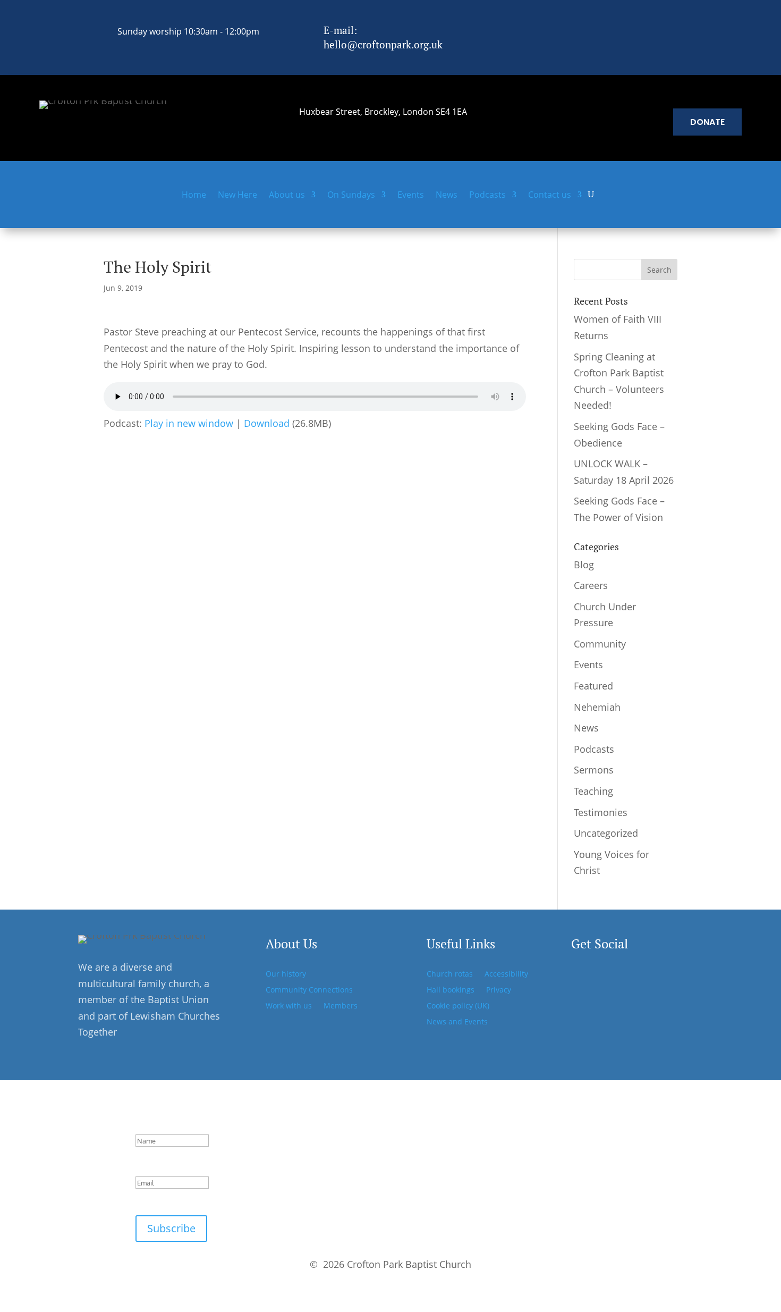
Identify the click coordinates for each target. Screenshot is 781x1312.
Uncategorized (606, 833)
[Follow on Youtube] (646, 975)
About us (287, 195)
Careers (591, 585)
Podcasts (487, 195)
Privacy (498, 990)
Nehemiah (597, 707)
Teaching (593, 791)
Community (600, 643)
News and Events (457, 1022)
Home (194, 195)
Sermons (594, 769)
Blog (584, 564)
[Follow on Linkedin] (655, 29)
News (446, 195)
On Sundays (351, 195)
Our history (286, 974)
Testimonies (600, 812)
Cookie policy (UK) (458, 1006)
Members (341, 1006)
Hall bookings (450, 990)
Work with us (289, 1006)
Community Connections (309, 990)
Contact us (549, 195)
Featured (593, 685)
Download (267, 423)
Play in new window (189, 423)
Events (410, 195)
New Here (237, 195)
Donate (707, 122)
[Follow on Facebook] (610, 29)
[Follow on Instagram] (632, 29)
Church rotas (450, 974)
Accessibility (506, 974)
